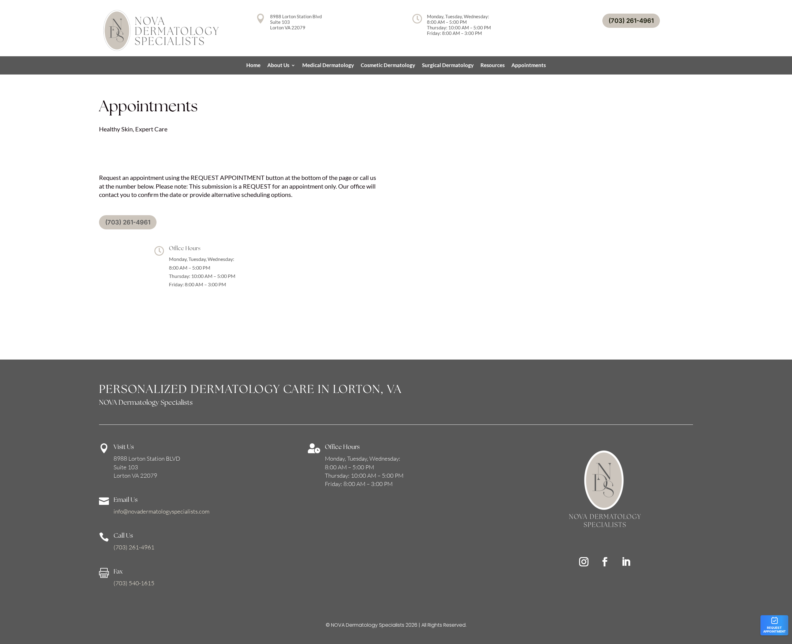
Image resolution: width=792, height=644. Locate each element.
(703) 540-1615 (134, 583)
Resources (492, 65)
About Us (278, 65)
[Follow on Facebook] (605, 561)
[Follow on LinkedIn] (626, 561)
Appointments (528, 65)
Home (253, 65)
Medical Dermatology (328, 65)
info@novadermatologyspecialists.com (161, 511)
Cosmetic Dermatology (388, 65)
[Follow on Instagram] (584, 561)
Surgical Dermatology (448, 65)
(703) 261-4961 (631, 20)
